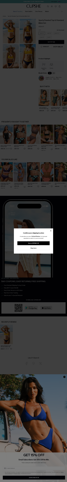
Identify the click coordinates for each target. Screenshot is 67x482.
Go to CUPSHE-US (33, 243)
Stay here (33, 248)
